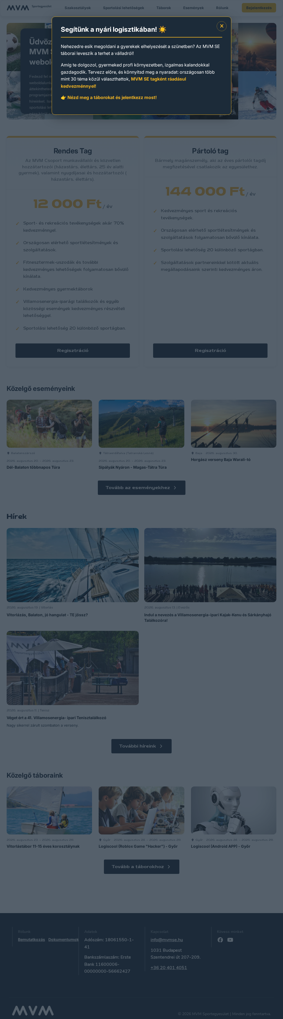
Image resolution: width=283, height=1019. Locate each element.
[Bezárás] (222, 26)
